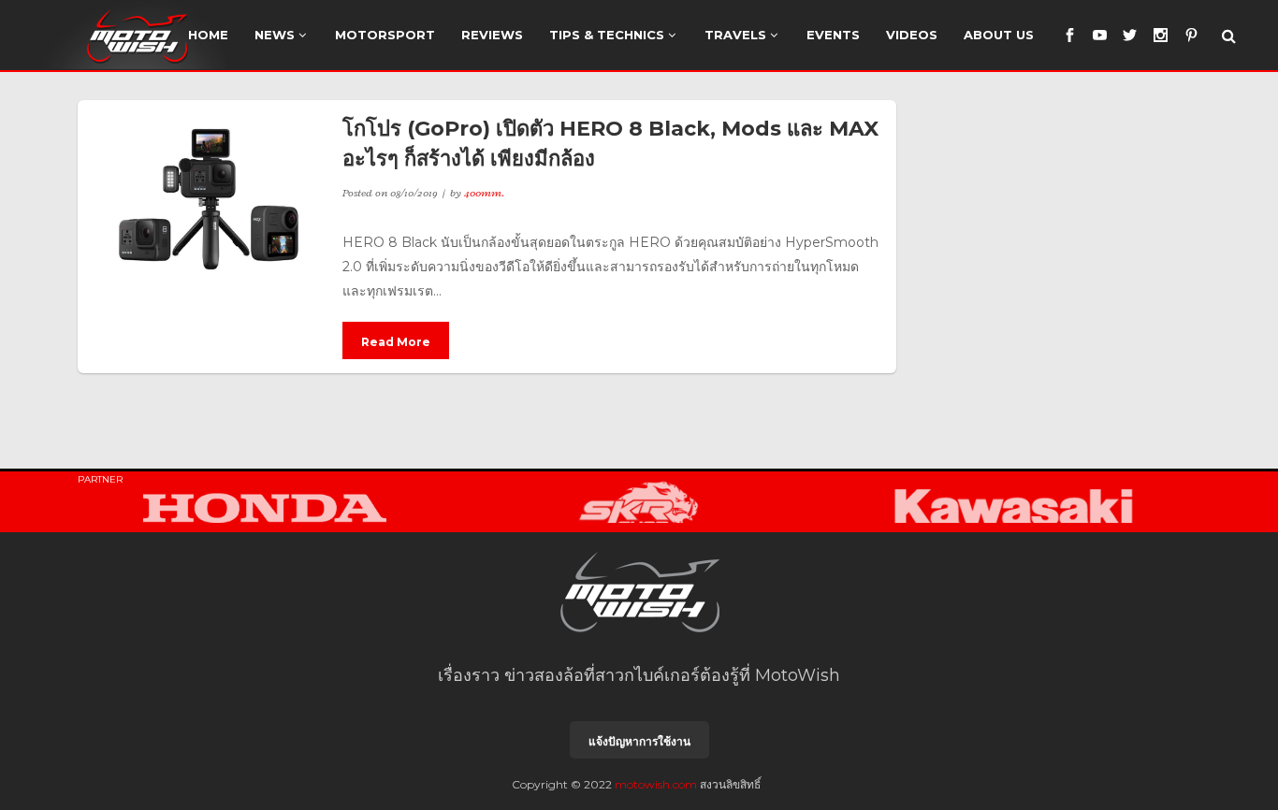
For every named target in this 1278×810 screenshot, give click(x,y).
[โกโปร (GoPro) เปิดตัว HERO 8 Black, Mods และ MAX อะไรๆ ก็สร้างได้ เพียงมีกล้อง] (210, 199)
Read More (395, 342)
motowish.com (656, 784)
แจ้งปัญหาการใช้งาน (639, 741)
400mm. (484, 192)
